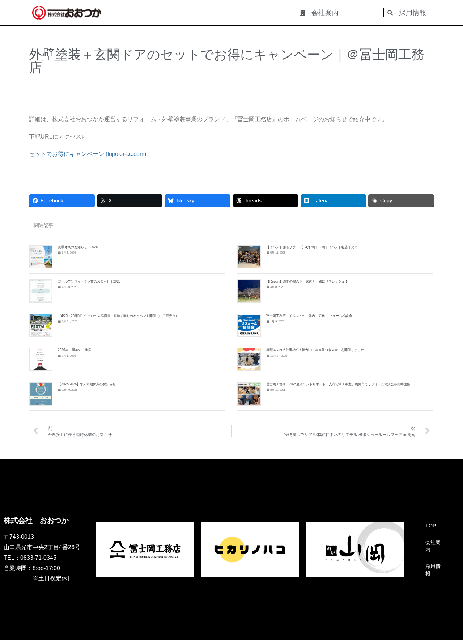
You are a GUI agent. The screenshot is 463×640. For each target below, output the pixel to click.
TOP (430, 526)
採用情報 (433, 569)
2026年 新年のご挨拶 (74, 350)
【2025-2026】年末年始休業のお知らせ (87, 384)
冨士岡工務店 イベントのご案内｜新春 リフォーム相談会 (309, 316)
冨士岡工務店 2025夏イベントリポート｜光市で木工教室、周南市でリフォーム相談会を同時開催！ (339, 384)
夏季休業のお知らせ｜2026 (78, 247)
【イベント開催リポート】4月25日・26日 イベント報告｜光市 (312, 247)
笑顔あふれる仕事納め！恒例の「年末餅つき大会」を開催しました (315, 350)
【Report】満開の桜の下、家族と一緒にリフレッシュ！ (307, 281)
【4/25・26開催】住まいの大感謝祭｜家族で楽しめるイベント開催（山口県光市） (118, 316)
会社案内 (433, 545)
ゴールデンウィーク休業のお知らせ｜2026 (89, 281)
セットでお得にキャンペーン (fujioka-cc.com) (87, 154)
